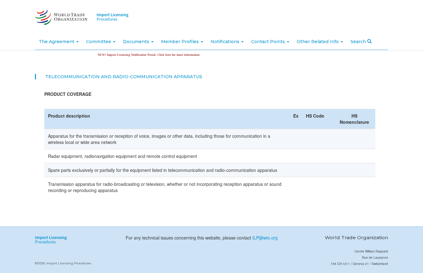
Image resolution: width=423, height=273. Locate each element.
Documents (136, 41)
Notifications (226, 41)
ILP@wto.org (265, 238)
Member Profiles (180, 41)
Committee (99, 41)
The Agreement (57, 41)
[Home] (60, 17)
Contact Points (268, 41)
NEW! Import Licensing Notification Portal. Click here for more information (145, 54)
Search (359, 41)
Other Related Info (318, 41)
